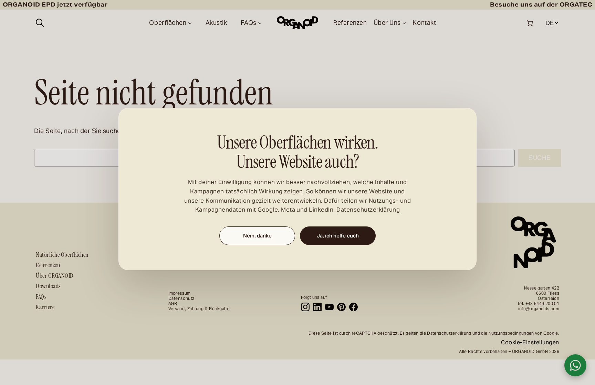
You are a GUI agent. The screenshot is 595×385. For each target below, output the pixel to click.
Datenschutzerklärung (368, 209)
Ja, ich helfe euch (338, 235)
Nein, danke (257, 235)
